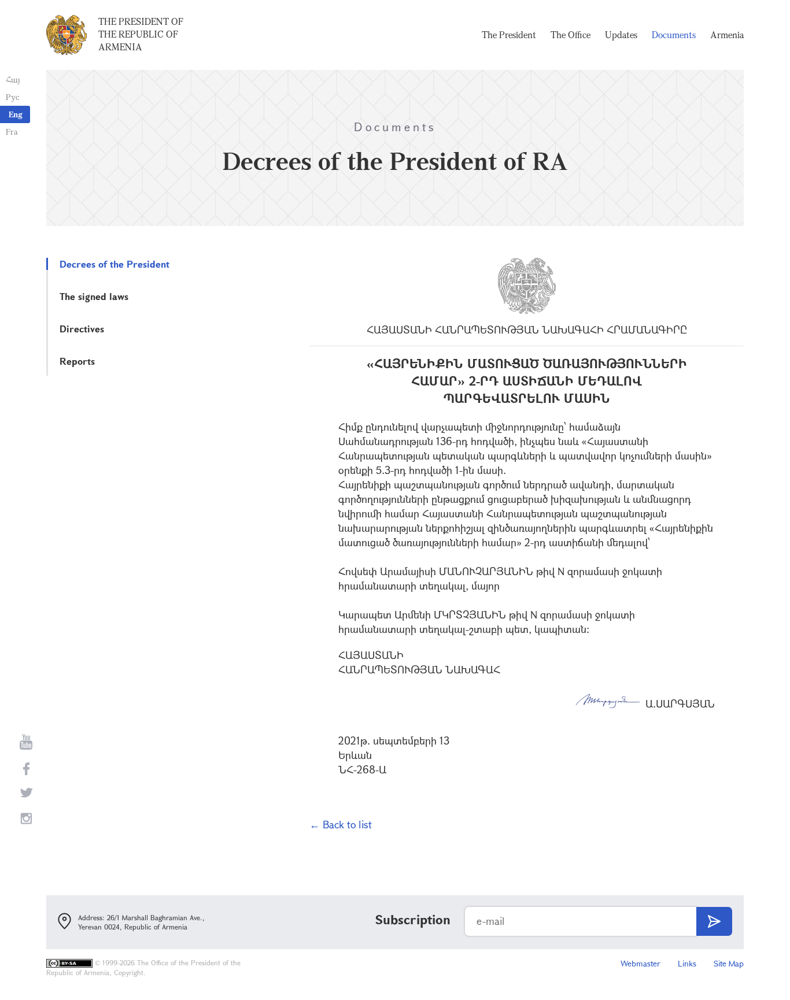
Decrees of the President (114, 264)
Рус (12, 96)
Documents (674, 34)
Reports (77, 361)
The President (509, 34)
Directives (82, 329)
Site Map (729, 963)
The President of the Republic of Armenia (140, 34)
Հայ (13, 79)
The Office (570, 34)
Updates (621, 34)
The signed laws (94, 296)
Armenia (727, 34)
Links (687, 963)
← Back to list (340, 824)
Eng (16, 114)
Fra (12, 131)
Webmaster (640, 963)
